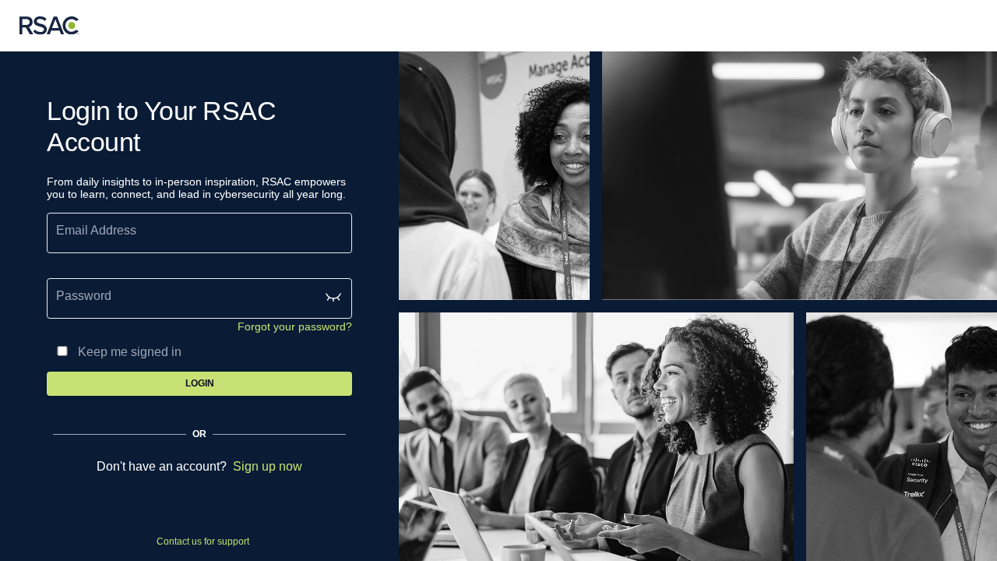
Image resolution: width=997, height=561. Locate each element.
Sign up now (267, 466)
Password (83, 295)
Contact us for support (203, 541)
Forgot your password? (295, 326)
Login (199, 383)
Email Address (96, 230)
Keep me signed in (129, 351)
